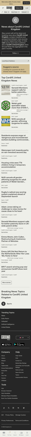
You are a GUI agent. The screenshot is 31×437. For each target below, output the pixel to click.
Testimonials (4, 365)
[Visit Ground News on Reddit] (24, 408)
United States (5, 327)
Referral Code (19, 370)
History (3, 358)
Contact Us (19, 360)
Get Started (26, 3)
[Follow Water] (8, 12)
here (24, 71)
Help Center (19, 355)
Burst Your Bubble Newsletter (9, 398)
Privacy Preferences (7, 420)
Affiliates (3, 380)
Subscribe (19, 8)
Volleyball (24, 12)
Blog (2, 363)
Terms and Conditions (22, 420)
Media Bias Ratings (21, 363)
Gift (2, 373)
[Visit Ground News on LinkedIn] (18, 408)
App (2, 388)
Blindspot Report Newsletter (9, 395)
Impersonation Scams (22, 377)
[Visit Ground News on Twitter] (8, 408)
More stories (6, 282)
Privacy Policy (9, 415)
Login (27, 8)
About (3, 355)
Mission (3, 360)
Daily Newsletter (5, 393)
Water (5, 12)
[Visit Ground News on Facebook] (3, 407)
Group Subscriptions (7, 368)
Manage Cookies (21, 415)
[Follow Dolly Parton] (19, 12)
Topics (17, 375)
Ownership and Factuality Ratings (23, 366)
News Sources (20, 372)
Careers (3, 378)
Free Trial (3, 375)
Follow (14, 53)
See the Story (15, 97)
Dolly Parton (14, 12)
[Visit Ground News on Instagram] (13, 407)
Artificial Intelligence (7, 324)
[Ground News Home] (9, 8)
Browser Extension (6, 390)
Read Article (4, 145)
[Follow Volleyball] (28, 12)
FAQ (17, 358)
